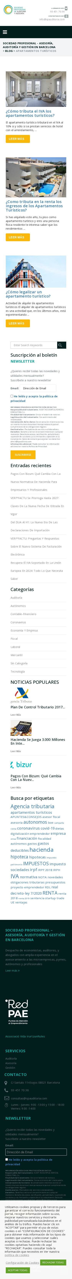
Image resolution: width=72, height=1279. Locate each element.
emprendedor (40, 833)
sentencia (37, 898)
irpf (33, 869)
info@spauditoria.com (52, 19)
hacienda (42, 849)
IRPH (56, 870)
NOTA (42, 877)
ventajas (21, 902)
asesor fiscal (51, 817)
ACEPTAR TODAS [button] (18, 1270)
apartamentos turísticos (31, 812)
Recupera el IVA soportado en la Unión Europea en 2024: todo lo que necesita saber (37, 571)
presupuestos (55, 882)
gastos (32, 843)
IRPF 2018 (45, 870)
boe (51, 822)
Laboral (15, 647)
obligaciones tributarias (28, 882)
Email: (15, 388)
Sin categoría (19, 663)
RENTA (50, 893)
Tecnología (18, 671)
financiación (27, 838)
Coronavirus (18, 622)
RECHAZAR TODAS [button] (53, 1262)
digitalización (20, 833)
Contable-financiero (23, 614)
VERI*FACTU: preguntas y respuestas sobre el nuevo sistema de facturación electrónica (36, 546)
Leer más (16, 138)
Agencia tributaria (33, 806)
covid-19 (48, 828)
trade (60, 898)
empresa (58, 833)
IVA (15, 876)
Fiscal (14, 638)
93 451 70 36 (57, 11)
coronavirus (28, 828)
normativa (28, 877)
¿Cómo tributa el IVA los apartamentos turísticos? (30, 113)
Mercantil (16, 655)
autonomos (35, 822)
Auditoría (16, 597)
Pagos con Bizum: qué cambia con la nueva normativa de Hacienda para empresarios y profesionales (35, 482)
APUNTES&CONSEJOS (26, 817)
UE (12, 902)
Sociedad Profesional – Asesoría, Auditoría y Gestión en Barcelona (35, 935)
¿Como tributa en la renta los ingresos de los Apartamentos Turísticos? (34, 206)
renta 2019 (24, 898)
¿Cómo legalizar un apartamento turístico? (28, 294)
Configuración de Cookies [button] (22, 1262)
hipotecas (37, 857)
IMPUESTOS (36, 863)
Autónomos (18, 606)
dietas (59, 828)
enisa (13, 839)
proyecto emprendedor (27, 887)
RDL (48, 887)
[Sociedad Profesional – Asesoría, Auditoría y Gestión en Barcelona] (15, 10)
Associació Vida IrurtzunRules (25, 1036)
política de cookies (17, 1255)
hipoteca (19, 857)
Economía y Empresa (24, 630)
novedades (55, 877)
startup (50, 898)
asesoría (17, 822)
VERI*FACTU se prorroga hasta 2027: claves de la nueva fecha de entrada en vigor (37, 506)
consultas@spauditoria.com (29, 1098)
